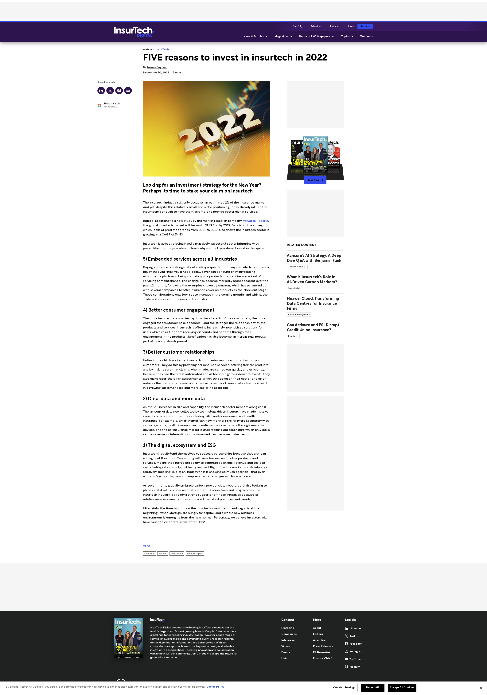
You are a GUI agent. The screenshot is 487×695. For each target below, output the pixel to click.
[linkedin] (101, 90)
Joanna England (157, 67)
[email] (128, 90)
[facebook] (119, 90)
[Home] (134, 32)
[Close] (481, 688)
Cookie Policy (215, 687)
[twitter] (110, 90)
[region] (243, 688)
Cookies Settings (344, 687)
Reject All (372, 687)
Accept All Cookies (402, 687)
